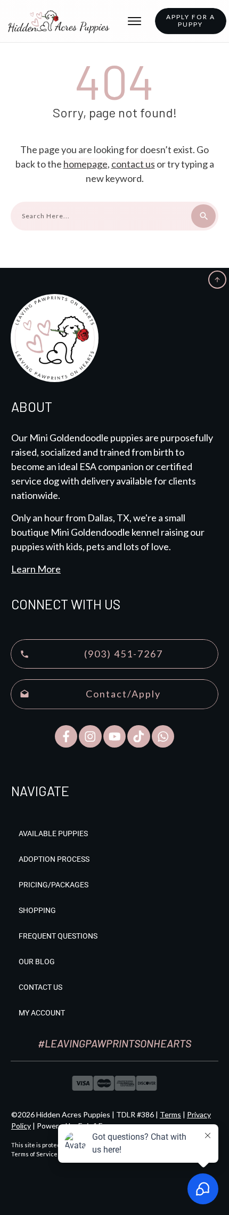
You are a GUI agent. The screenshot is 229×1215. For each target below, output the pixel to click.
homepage (85, 164)
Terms (170, 1114)
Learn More (36, 569)
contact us (133, 164)
